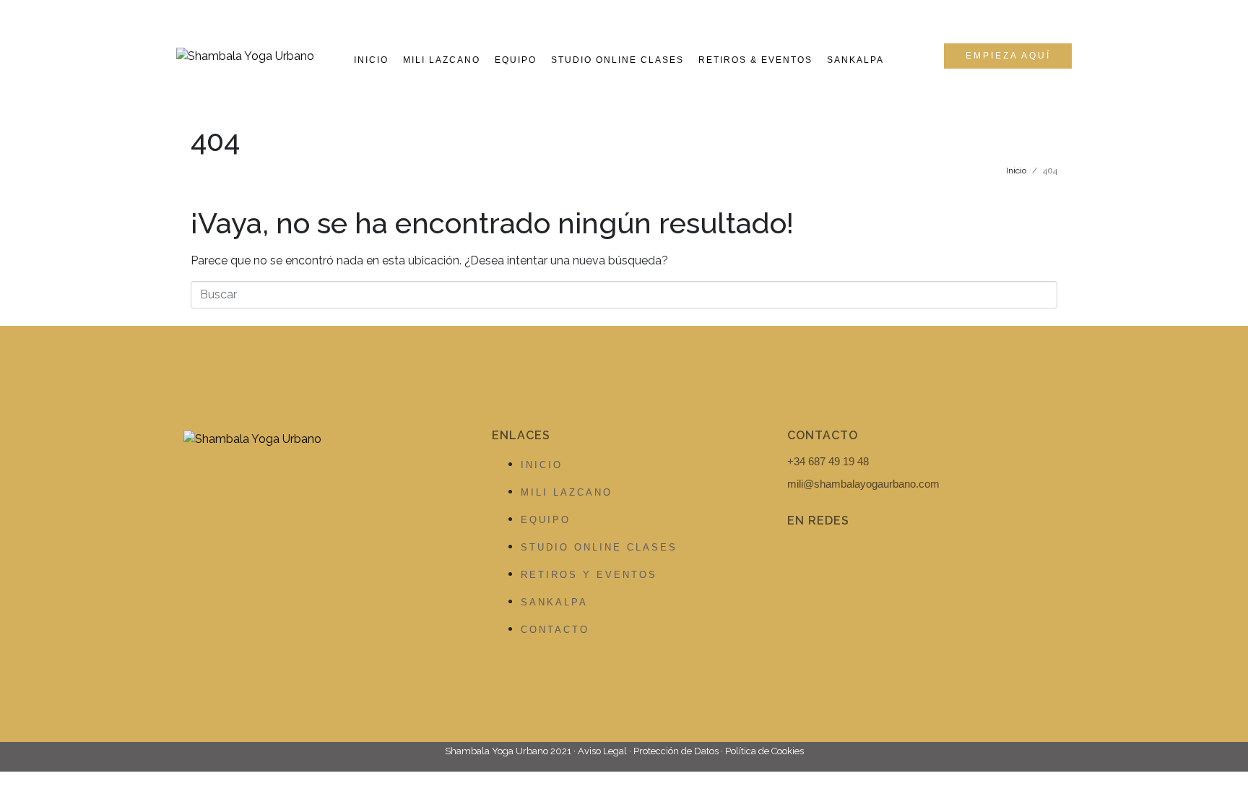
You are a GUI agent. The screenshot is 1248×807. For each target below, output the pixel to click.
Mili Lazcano (441, 60)
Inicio (371, 60)
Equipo (516, 60)
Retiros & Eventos (755, 60)
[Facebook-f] (805, 559)
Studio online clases (617, 60)
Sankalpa (855, 60)
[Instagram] (859, 559)
